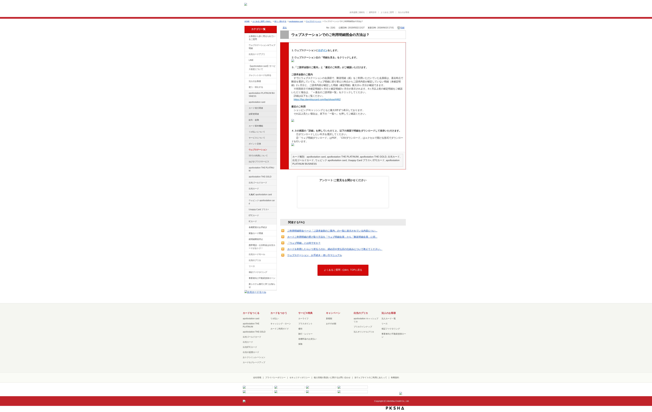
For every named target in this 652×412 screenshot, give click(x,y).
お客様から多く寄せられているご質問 (262, 37)
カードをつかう (278, 313)
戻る (285, 28)
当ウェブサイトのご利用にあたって (370, 377)
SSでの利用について (258, 155)
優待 (300, 329)
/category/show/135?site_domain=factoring (246, 45)
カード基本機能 (256, 126)
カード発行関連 (256, 108)
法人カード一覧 (389, 318)
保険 (300, 344)
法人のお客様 (403, 12)
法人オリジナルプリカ (364, 332)
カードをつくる (251, 313)
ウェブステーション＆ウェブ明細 (262, 46)
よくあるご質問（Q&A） (261, 21)
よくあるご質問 (387, 12)
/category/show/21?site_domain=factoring (246, 81)
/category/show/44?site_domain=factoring (246, 177)
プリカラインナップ (363, 327)
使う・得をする (280, 21)
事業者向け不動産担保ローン (262, 278)
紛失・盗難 (254, 120)
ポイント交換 (255, 144)
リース (252, 266)
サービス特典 (305, 313)
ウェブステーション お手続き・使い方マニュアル (314, 255)
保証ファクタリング (258, 272)
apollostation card (296, 21)
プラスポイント (305, 323)
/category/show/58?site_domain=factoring (246, 183)
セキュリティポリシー (299, 377)
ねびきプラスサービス (259, 161)
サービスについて (257, 138)
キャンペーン (333, 313)
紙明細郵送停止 (256, 239)
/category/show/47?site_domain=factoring (246, 188)
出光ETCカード (250, 347)
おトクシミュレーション (254, 357)
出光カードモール (257, 254)
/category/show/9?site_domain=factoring (246, 87)
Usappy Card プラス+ (259, 209)
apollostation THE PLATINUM (261, 169)
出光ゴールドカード (258, 182)
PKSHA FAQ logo (395, 408)
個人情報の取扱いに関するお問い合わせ (332, 377)
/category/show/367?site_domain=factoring (246, 209)
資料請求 (372, 12)
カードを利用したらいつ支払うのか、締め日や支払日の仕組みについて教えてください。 (334, 249)
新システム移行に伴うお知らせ (262, 285)
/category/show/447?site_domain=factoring (246, 93)
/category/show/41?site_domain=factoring (246, 168)
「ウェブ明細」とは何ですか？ (304, 243)
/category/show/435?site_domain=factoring (246, 54)
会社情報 (257, 377)
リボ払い (274, 318)
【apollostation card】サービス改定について (262, 67)
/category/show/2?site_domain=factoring (246, 75)
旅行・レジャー (305, 334)
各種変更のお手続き (258, 227)
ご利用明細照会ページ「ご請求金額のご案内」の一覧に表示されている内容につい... (332, 230)
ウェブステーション (313, 21)
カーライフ (303, 318)
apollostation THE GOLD (260, 177)
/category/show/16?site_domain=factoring (246, 260)
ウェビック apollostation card (262, 202)
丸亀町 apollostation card (260, 194)
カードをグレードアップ (254, 362)
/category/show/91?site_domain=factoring (246, 200)
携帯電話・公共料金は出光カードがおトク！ (262, 246)
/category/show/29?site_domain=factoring (246, 102)
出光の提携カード (251, 352)
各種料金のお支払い (307, 339)
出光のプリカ (255, 260)
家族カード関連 (256, 233)
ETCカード (254, 215)
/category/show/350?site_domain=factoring (246, 284)
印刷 (402, 28)
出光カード (254, 188)
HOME (247, 21)
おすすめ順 (331, 323)
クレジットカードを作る (260, 75)
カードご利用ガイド (279, 329)
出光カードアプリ (257, 54)
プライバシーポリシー (275, 377)
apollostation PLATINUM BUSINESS (262, 94)
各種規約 (395, 377)
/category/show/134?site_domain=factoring (246, 36)
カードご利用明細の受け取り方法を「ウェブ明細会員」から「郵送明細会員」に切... (332, 236)
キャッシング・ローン (280, 323)
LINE (251, 60)
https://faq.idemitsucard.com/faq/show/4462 (317, 99)
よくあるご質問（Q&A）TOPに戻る (343, 269)
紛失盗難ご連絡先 (357, 12)
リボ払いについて (257, 132)
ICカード (253, 221)
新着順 (329, 318)
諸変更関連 (254, 114)
